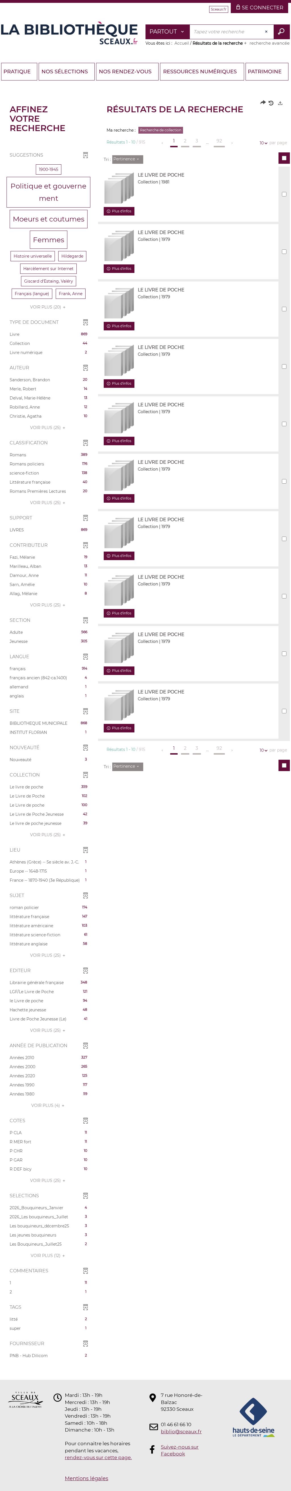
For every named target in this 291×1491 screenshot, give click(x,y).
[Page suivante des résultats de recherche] (232, 143)
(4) (46, 1105)
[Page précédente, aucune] (162, 143)
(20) (46, 307)
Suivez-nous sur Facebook (180, 1450)
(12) (46, 1255)
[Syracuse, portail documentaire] (69, 33)
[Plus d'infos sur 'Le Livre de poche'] (119, 188)
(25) (46, 427)
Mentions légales (86, 1478)
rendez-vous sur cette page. (98, 1457)
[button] (48, 169)
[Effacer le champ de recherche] (267, 32)
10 (262, 143)
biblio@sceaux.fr (181, 1431)
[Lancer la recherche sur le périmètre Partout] (282, 32)
